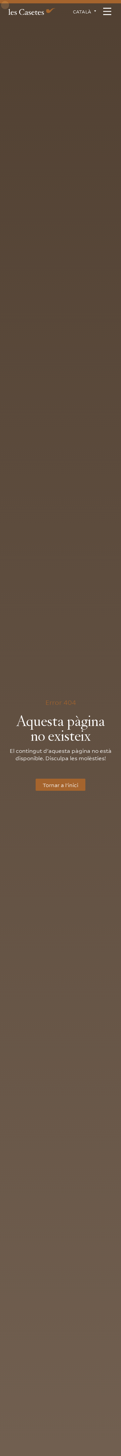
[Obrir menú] (107, 11)
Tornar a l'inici (60, 784)
